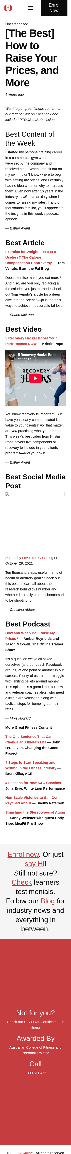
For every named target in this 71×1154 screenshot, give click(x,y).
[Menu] (30, 8)
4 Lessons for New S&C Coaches (33, 783)
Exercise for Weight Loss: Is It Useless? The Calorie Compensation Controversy (30, 257)
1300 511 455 (35, 1073)
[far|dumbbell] (9, 8)
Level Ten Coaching (37, 558)
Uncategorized (16, 24)
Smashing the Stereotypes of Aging (35, 812)
